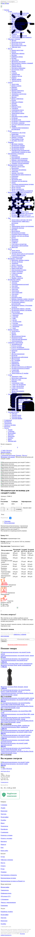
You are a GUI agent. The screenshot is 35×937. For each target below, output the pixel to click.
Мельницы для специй (18, 61)
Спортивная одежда (17, 110)
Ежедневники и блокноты (16, 153)
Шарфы (13, 126)
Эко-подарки (15, 371)
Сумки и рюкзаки (16, 273)
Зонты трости (15, 250)
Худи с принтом (16, 276)
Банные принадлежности (19, 14)
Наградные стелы (16, 44)
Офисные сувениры (14, 39)
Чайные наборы (16, 79)
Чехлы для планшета (17, 391)
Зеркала (13, 334)
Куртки (13, 100)
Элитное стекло (16, 415)
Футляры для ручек (17, 140)
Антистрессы (15, 331)
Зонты (10, 249)
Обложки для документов (19, 181)
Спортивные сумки (17, 383)
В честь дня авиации (17, 347)
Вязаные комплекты (17, 90)
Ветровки (14, 89)
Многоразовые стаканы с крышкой (22, 63)
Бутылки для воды (17, 16)
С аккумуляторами (17, 313)
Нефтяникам (15, 363)
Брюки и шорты (16, 85)
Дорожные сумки (16, 376)
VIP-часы (14, 413)
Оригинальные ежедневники (20, 161)
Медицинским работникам (19, 357)
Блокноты (14, 155)
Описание (7, 521)
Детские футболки (17, 262)
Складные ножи (16, 31)
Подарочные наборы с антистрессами (18, 303)
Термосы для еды (16, 76)
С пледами (14, 323)
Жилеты (14, 97)
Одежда (10, 82)
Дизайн (10, 430)
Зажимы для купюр (17, 173)
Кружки (13, 58)
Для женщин (15, 287)
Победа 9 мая (15, 365)
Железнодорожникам (17, 354)
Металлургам (15, 358)
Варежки (14, 87)
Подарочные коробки (18, 147)
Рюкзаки (14, 381)
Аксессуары (15, 84)
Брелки (13, 333)
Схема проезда (4, 782)
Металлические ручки (18, 136)
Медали (13, 40)
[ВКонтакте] (10, 518)
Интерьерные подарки (18, 232)
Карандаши (14, 134)
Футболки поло (16, 119)
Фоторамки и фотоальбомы (19, 245)
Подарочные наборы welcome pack (22, 300)
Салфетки (14, 242)
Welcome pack (12, 441)
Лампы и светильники (18, 405)
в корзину (18, 509)
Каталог (6, 10)
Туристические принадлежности (21, 37)
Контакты (7, 426)
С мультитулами (16, 321)
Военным (14, 350)
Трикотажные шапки (17, 113)
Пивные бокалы (16, 66)
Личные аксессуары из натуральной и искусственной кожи (22, 254)
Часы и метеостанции (18, 186)
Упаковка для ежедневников (20, 163)
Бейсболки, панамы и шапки (20, 260)
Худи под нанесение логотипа (20, 124)
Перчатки (14, 105)
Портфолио (7, 421)
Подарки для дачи (16, 27)
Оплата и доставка (10, 425)
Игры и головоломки (17, 18)
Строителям (15, 370)
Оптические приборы (18, 24)
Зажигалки (14, 171)
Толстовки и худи (16, 111)
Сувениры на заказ (17, 257)
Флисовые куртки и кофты (19, 116)
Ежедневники (15, 157)
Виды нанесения (9, 523)
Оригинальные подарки (18, 270)
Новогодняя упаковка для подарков (22, 213)
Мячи (13, 21)
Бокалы (13, 52)
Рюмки (13, 71)
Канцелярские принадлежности (21, 174)
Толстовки (14, 274)
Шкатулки (14, 247)
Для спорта (14, 294)
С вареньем (14, 315)
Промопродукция (16, 337)
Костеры (14, 55)
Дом (9, 218)
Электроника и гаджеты (15, 394)
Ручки (10, 131)
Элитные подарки (13, 412)
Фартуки (14, 115)
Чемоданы (14, 389)
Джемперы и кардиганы (18, 94)
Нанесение (11, 436)
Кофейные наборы (17, 56)
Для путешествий (16, 292)
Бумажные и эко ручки (18, 132)
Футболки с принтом (17, 123)
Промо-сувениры (13, 329)
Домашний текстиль (17, 228)
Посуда (10, 48)
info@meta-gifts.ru (5, 771)
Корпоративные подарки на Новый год (20, 192)
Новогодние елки (16, 199)
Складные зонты (16, 252)
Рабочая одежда (16, 106)
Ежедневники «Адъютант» (19, 158)
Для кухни (14, 289)
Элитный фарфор (16, 418)
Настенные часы (16, 179)
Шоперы (14, 392)
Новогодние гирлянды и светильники (19, 196)
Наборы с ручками (17, 137)
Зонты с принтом (16, 265)
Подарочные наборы (14, 279)
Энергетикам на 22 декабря (19, 373)
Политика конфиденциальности (17, 644)
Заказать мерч (27, 508)
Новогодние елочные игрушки (20, 200)
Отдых (10, 11)
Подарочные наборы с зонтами (21, 308)
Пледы (13, 237)
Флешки (14, 410)
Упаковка (11, 142)
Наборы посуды (16, 64)
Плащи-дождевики (17, 271)
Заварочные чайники (17, 53)
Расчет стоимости (6, 444)
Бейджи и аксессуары (18, 166)
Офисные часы (16, 47)
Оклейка (10, 438)
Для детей (14, 286)
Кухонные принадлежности (19, 234)
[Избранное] (1, 445)
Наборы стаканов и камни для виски (22, 299)
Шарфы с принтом (17, 278)
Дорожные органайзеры (18, 169)
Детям (13, 352)
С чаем (13, 328)
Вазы (13, 224)
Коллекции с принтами (15, 258)
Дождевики (15, 95)
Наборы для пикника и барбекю (21, 23)
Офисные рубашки (17, 102)
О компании (8, 420)
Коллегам (14, 355)
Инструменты (15, 231)
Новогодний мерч (17, 268)
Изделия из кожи (16, 297)
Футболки (14, 118)
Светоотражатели (16, 341)
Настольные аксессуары (18, 45)
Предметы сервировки (18, 68)
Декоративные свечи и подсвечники (22, 226)
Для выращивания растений (20, 284)
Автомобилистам (16, 344)
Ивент (10, 439)
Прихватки (14, 241)
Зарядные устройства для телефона (22, 400)
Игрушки (14, 229)
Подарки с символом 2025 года (21, 215)
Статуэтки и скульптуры (19, 244)
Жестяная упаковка (17, 144)
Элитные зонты (16, 417)
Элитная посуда (16, 81)
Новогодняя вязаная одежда (20, 211)
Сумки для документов (18, 384)
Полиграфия (12, 433)
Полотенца (14, 239)
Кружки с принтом (17, 266)
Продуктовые (15, 312)
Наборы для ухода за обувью (20, 236)
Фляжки (13, 77)
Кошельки (14, 178)
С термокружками (17, 325)
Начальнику (15, 362)
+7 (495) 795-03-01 (6, 768)
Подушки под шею (17, 29)
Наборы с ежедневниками (19, 160)
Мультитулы (15, 19)
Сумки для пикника (17, 388)
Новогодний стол (16, 210)
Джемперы (14, 263)
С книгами (14, 316)
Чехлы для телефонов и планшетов (22, 190)
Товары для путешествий (19, 35)
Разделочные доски (17, 69)
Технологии (8, 423)
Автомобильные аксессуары (20, 13)
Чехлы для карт (16, 187)
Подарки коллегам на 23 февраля (21, 367)
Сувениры (11, 431)
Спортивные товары (17, 32)
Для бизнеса (15, 281)
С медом (14, 320)
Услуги (6, 428)
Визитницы (15, 168)
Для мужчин (15, 291)
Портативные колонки (18, 407)
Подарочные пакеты (17, 148)
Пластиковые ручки (17, 139)
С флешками (15, 326)
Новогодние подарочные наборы (21, 205)
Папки (13, 182)
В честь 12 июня (16, 346)
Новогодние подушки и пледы (20, 207)
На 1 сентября (15, 360)
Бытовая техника (16, 396)
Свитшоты (14, 108)
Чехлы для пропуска (17, 189)
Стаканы (14, 73)
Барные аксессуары (17, 50)
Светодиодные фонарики (19, 339)
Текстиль (10, 434)
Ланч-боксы (15, 60)
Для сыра (14, 295)
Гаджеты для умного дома (19, 399)
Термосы (14, 34)
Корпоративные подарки (15, 165)
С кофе (13, 318)
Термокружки (15, 74)
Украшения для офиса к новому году (22, 216)
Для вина (14, 283)
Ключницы (14, 176)
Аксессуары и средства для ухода (21, 220)
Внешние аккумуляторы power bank (22, 397)
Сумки (10, 375)
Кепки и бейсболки (17, 98)
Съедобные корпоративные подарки (22, 184)
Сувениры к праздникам (15, 342)
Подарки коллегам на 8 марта (20, 368)
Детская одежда (16, 92)
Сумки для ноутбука (17, 386)
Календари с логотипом (18, 194)
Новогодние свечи (17, 208)
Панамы (14, 103)
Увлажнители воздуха (18, 409)
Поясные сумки (16, 379)
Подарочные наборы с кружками (21, 310)
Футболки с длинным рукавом (20, 121)
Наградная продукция (18, 42)
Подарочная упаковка (18, 145)
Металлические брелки (18, 336)
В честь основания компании (20, 349)
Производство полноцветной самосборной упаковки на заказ (21, 151)
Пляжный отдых (16, 26)
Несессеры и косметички (19, 378)
